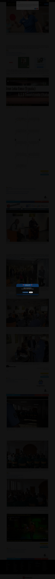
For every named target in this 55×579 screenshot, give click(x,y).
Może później (31, 292)
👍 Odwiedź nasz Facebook (25, 292)
